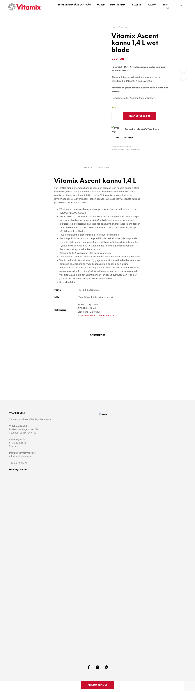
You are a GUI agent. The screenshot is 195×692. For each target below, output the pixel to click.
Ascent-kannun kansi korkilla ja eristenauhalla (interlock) (113, 384)
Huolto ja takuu (18, 469)
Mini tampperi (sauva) (75, 383)
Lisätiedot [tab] (103, 168)
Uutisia (101, 5)
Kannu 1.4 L (139, 383)
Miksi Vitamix (117, 5)
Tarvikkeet (125, 27)
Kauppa (152, 5)
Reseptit (136, 5)
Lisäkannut (125, 150)
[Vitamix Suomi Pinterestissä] (106, 667)
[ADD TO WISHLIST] (46, 374)
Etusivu (115, 27)
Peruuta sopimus (97, 685)
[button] (168, 9)
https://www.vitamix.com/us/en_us (96, 315)
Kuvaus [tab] (88, 168)
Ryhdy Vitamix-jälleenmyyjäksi (74, 5)
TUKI (165, 5)
